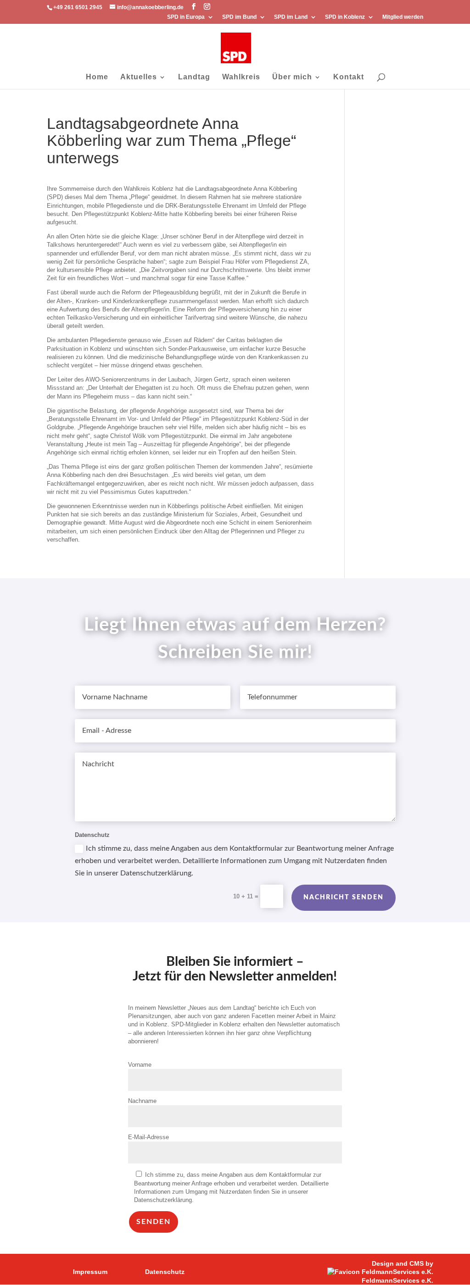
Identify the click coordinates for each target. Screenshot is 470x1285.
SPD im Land (291, 17)
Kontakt (348, 77)
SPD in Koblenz (345, 17)
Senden (153, 1221)
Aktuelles (138, 77)
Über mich (292, 77)
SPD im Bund (239, 17)
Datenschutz (165, 1271)
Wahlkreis (241, 77)
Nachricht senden (343, 897)
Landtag (194, 77)
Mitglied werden (402, 17)
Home (97, 77)
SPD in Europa (186, 17)
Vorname (139, 1064)
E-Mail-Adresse (148, 1137)
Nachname (142, 1100)
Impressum (90, 1271)
